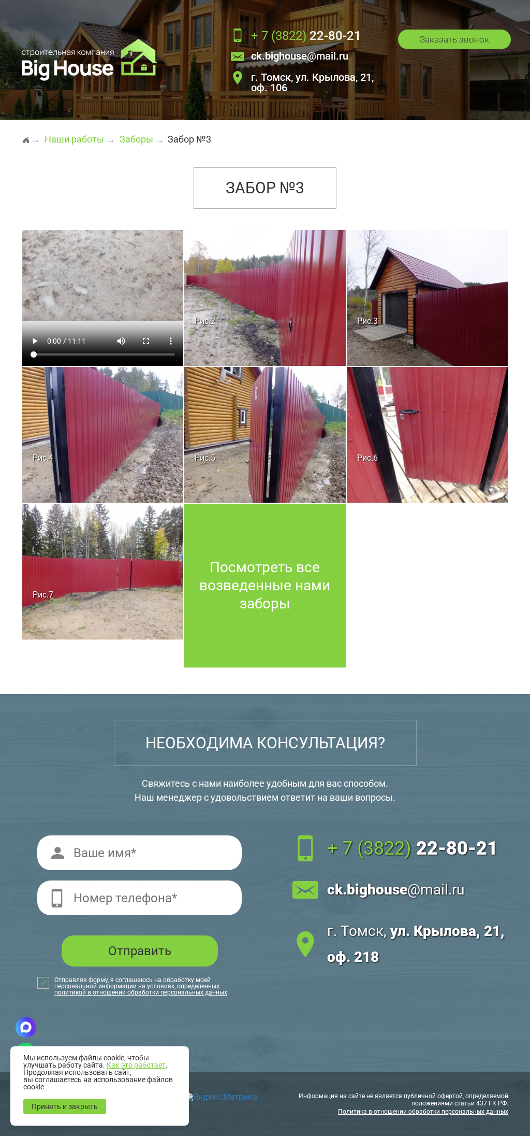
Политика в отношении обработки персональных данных (423, 1111)
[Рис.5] (264, 434)
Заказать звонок (454, 39)
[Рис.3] (427, 297)
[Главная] (26, 136)
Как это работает (136, 1065)
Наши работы (74, 139)
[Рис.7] (102, 571)
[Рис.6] (427, 434)
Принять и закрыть (65, 1106)
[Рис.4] (102, 434)
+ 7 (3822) (412, 848)
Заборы (136, 139)
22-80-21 (306, 36)
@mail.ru (299, 56)
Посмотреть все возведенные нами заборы (264, 585)
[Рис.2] (264, 297)
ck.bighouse (395, 889)
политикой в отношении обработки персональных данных (140, 992)
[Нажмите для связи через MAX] (26, 1027)
